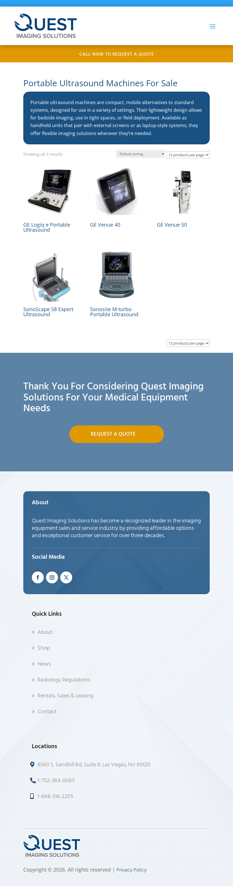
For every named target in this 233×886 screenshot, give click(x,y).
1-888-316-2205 (55, 796)
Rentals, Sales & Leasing (65, 695)
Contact (47, 711)
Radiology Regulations (64, 679)
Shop (44, 648)
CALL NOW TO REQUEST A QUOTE (116, 54)
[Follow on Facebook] (38, 577)
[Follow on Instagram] (52, 577)
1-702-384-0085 (56, 780)
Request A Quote (113, 434)
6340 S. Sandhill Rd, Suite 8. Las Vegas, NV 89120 (94, 764)
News (44, 663)
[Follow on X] (66, 577)
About (45, 632)
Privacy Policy (131, 870)
